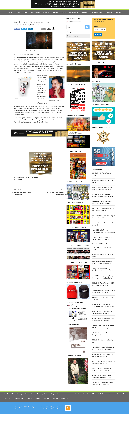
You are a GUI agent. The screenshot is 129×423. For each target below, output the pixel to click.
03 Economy (18, 25)
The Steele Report (97, 12)
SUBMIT (98, 34)
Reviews (84, 12)
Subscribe (7, 398)
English (70, 21)
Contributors (35, 12)
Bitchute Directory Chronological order (36, 394)
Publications (73, 12)
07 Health (26, 25)
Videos (109, 12)
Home (10, 12)
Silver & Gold (120, 394)
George (19, 179)
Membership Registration (60, 398)
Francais (55, 12)
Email (96, 26)
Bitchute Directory (16, 394)
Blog (25, 12)
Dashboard (46, 398)
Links (64, 12)
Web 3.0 (118, 12)
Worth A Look (34, 25)
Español (46, 12)
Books (59, 394)
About (18, 12)
